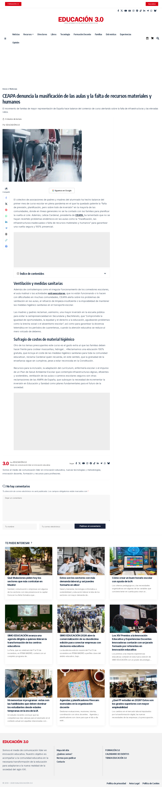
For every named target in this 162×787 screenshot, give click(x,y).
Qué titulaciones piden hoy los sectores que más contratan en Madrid (24, 581)
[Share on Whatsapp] (6, 216)
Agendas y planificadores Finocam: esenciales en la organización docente (79, 704)
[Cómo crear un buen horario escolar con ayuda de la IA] (133, 561)
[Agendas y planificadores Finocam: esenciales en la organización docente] (81, 683)
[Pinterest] (137, 11)
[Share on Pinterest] (6, 210)
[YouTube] (125, 11)
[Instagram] (133, 11)
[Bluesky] (155, 11)
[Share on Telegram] (6, 228)
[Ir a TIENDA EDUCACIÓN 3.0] (152, 38)
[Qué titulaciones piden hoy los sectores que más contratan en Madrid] (28, 561)
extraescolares (56, 293)
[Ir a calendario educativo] (147, 38)
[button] (158, 38)
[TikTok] (140, 11)
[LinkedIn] (144, 11)
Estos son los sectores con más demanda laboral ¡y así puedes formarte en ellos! (77, 581)
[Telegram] (147, 11)
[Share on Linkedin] (6, 222)
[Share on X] (6, 204)
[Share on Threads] (6, 234)
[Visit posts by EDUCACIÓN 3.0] (6, 463)
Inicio (5, 89)
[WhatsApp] (151, 11)
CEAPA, (79, 215)
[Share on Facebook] (6, 198)
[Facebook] (118, 11)
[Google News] (129, 11)
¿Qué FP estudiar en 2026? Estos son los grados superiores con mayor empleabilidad (133, 704)
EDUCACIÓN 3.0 (13, 125)
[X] (121, 11)
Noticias (13, 89)
